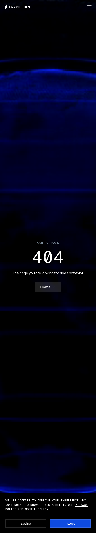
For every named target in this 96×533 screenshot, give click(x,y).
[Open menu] (89, 7)
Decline (26, 523)
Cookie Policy (36, 509)
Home (45, 287)
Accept (70, 523)
